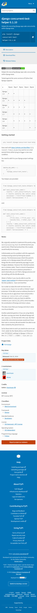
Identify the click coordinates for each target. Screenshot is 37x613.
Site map (18, 574)
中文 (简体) (7, 596)
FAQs (18, 477)
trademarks (16, 567)
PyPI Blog (18, 489)
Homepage (7, 344)
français (23, 592)
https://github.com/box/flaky (20, 147)
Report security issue (18, 535)
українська (19, 594)
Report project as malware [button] (18, 442)
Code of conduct (17, 538)
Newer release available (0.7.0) (13, 360)
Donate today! (18, 561)
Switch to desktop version (18, 584)
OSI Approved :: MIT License (13, 424)
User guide (17, 472)
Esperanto (33, 596)
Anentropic (10, 387)
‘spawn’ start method (8, 280)
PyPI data (5, 353)
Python (7, 436)
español (18, 592)
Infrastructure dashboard (18, 491)
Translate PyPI (17, 516)
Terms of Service (17, 533)
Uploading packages (17, 470)
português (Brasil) (10, 594)
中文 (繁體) (15, 596)
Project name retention (17, 475)
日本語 (29, 592)
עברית (27, 596)
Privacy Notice (17, 540)
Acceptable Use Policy (17, 543)
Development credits (17, 521)
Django (7, 412)
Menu (30, 3)
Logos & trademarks (18, 497)
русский (21, 596)
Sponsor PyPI (18, 519)
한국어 (20, 598)
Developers (8, 418)
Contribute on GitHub (18, 513)
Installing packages (17, 467)
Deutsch (33, 594)
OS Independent (10, 430)
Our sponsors (18, 499)
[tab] (18, 50)
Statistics (18, 494)
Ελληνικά (26, 594)
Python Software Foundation (20, 572)
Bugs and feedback (18, 511)
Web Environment (10, 406)
